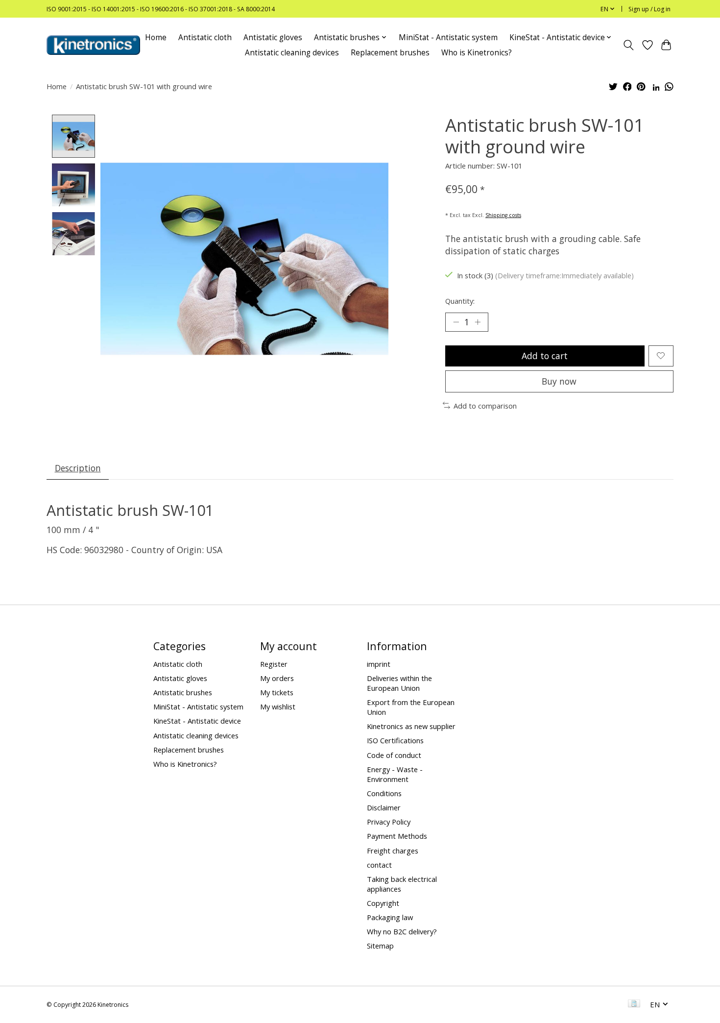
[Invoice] (634, 1004)
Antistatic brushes (182, 692)
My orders (277, 678)
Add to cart (545, 356)
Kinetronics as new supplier (411, 726)
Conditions (384, 793)
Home (156, 37)
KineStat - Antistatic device (197, 721)
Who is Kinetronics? (476, 53)
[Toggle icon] (629, 45)
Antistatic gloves (272, 37)
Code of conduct (394, 755)
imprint (378, 664)
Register (274, 664)
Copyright (383, 903)
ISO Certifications (395, 740)
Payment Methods (397, 836)
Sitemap (380, 945)
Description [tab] (78, 468)
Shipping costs (503, 215)
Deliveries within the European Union (399, 683)
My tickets (276, 692)
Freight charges (392, 850)
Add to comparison (485, 406)
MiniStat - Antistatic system (448, 37)
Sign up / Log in (649, 9)
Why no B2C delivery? (402, 931)
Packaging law (390, 917)
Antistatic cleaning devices (292, 53)
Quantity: (460, 301)
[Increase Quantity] (477, 322)
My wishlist (277, 706)
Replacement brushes (390, 53)
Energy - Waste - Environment (395, 774)
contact (379, 865)
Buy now (559, 381)
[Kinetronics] (93, 45)
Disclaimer (384, 807)
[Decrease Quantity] (456, 322)
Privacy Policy (388, 822)
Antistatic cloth (205, 37)
